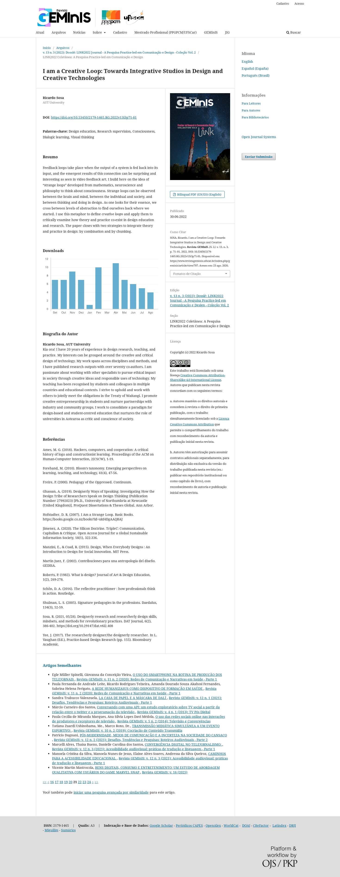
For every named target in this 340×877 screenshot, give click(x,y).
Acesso (299, 3)
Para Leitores (251, 103)
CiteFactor (261, 825)
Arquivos (59, 32)
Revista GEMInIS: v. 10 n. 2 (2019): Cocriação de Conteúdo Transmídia (128, 730)
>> (96, 782)
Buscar (295, 32)
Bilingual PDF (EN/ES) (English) (198, 194)
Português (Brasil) (255, 75)
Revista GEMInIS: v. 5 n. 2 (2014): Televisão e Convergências (163, 721)
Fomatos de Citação (187, 274)
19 (66, 782)
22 (80, 782)
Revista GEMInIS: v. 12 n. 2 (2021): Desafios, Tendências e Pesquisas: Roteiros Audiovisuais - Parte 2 (131, 740)
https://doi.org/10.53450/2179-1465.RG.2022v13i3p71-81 (94, 117)
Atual (40, 32)
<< (44, 782)
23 (84, 782)
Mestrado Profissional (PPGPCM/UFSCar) (165, 32)
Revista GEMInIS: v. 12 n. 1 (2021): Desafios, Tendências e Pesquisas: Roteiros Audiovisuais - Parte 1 (137, 700)
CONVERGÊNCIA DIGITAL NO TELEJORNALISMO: (183, 744)
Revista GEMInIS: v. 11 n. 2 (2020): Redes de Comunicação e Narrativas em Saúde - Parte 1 (147, 679)
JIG (227, 32)
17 (57, 782)
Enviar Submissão (258, 157)
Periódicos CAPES (189, 825)
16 (52, 782)
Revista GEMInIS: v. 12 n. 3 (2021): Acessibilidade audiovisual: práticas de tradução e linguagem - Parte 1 (133, 749)
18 (61, 782)
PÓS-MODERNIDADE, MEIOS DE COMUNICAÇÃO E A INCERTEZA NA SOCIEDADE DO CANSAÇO (153, 735)
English (247, 61)
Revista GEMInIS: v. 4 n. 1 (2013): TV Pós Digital (173, 712)
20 (70, 782)
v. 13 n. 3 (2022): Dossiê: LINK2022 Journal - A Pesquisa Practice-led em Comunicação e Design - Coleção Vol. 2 (119, 52)
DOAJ (246, 825)
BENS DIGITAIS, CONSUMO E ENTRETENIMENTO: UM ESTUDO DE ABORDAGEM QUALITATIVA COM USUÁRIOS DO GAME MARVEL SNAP (136, 769)
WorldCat (231, 825)
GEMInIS (211, 32)
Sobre (98, 32)
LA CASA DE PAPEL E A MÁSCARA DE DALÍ (133, 698)
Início (47, 48)
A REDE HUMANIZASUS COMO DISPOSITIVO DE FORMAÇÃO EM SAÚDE (148, 688)
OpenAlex (213, 825)
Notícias (79, 32)
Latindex (279, 825)
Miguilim (51, 830)
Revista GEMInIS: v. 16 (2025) (164, 772)
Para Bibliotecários (255, 117)
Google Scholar (161, 825)
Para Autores (251, 110)
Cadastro (120, 32)
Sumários (68, 830)
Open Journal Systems (259, 137)
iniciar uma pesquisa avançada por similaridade (111, 792)
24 (89, 782)
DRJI (292, 825)
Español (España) (255, 68)
